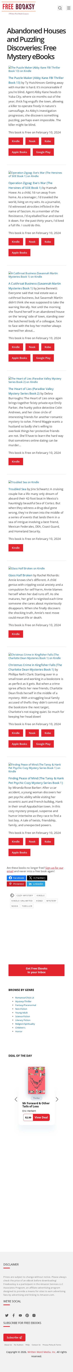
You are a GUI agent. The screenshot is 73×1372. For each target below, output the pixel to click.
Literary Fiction (22, 1020)
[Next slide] (57, 1099)
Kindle (16, 141)
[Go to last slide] (16, 1099)
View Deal (41, 1117)
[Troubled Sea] (36, 482)
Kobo (48, 141)
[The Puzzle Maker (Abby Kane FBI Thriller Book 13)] (36, 69)
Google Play (43, 152)
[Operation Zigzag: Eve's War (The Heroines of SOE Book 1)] (36, 174)
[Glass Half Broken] (36, 568)
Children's (20, 1027)
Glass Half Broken (20, 575)
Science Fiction (22, 1016)
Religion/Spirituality (25, 1023)
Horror (18, 1031)
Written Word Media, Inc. (42, 1352)
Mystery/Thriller (23, 1001)
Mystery (51, 900)
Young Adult (21, 1012)
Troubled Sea (17, 489)
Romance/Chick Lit (24, 997)
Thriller (27, 906)
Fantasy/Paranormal (25, 1005)
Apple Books (19, 152)
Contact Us (36, 1345)
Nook (32, 141)
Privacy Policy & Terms (52, 1345)
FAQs (27, 1345)
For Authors (18, 1345)
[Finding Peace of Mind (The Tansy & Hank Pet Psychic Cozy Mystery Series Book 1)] (36, 768)
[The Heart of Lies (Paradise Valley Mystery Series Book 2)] (36, 380)
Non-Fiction (21, 1008)
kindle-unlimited (22, 900)
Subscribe (13, 1337)
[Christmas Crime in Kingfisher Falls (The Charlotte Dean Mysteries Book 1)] (36, 656)
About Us (8, 1345)
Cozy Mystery (25, 895)
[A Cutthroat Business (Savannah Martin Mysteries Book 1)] (36, 274)
